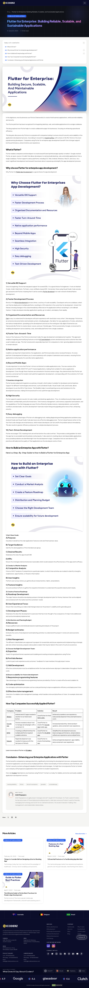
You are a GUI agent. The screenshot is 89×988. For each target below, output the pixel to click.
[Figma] (81, 953)
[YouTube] (77, 953)
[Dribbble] (69, 953)
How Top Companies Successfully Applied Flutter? (20, 57)
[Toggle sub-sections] (84, 50)
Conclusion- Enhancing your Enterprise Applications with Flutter (24, 60)
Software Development (53, 933)
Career (79, 933)
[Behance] (73, 953)
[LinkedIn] (12, 817)
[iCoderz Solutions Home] (11, 926)
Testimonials (70, 927)
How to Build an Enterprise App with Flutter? (18, 53)
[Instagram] (56, 953)
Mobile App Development (24, 172)
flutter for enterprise (32, 784)
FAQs (68, 931)
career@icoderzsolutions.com (32, 961)
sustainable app (53, 784)
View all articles (80, 833)
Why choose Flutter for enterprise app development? (21, 50)
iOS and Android (44, 339)
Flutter (21, 784)
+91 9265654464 (30, 955)
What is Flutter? (10, 47)
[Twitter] (52, 953)
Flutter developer (48, 291)
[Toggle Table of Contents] (84, 43)
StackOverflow (49, 138)
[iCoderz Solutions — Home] (10, 3)
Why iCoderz (81, 927)
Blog (8, 12)
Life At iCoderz (81, 931)
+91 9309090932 (9, 955)
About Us (69, 929)
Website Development (53, 936)
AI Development (51, 929)
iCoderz (14, 773)
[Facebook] (15, 817)
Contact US (81, 937)
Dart (7, 318)
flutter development (21, 302)
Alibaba (9, 717)
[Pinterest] (64, 953)
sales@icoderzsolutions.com (10, 961)
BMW (8, 733)
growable (43, 784)
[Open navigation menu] (84, 2)
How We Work (81, 929)
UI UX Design (50, 938)
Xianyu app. (41, 718)
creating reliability (12, 784)
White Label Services (52, 927)
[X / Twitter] (8, 817)
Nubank (9, 741)
